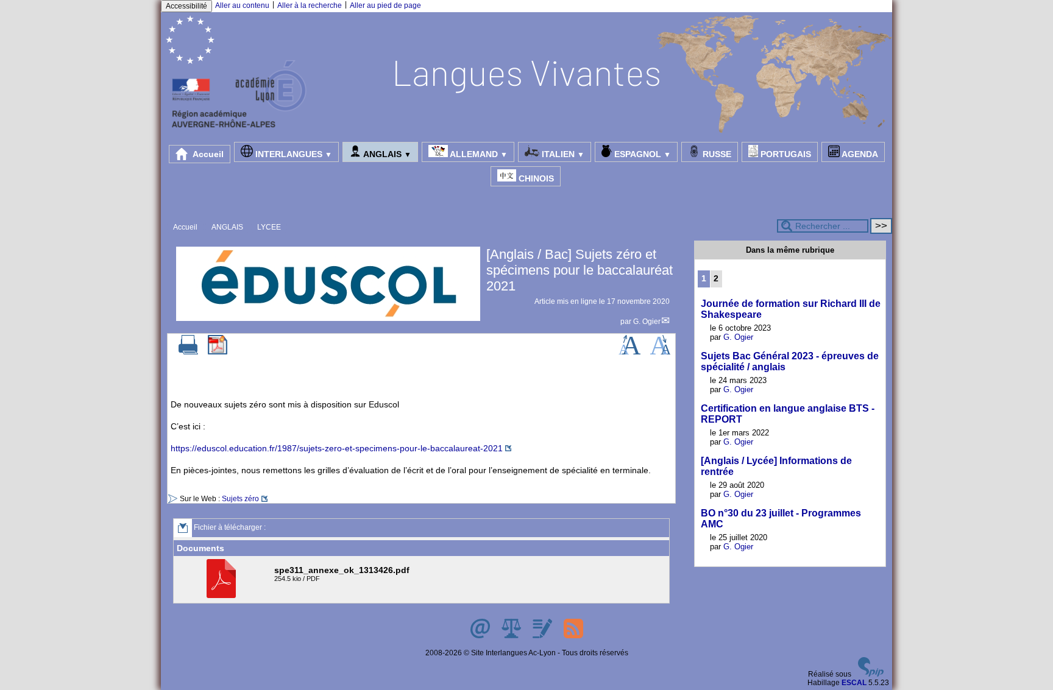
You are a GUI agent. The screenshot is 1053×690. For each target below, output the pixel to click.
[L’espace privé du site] (543, 636)
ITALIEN (561, 154)
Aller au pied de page (385, 5)
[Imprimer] (188, 352)
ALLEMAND (478, 154)
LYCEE (269, 227)
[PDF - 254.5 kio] (223, 595)
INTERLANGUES (292, 154)
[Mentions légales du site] (512, 636)
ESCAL (854, 682)
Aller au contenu (242, 5)
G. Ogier (647, 321)
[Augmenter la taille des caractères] (629, 352)
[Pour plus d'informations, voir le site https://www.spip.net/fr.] (870, 674)
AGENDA (859, 154)
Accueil (207, 154)
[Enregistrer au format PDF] (217, 352)
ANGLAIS (386, 154)
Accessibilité (186, 6)
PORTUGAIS (784, 154)
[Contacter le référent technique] (481, 636)
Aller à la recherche (309, 5)
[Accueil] (526, 131)
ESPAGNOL (641, 154)
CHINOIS (535, 178)
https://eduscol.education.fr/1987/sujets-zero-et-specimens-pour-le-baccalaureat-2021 (337, 448)
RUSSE (715, 154)
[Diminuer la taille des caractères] (660, 352)
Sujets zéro (240, 499)
